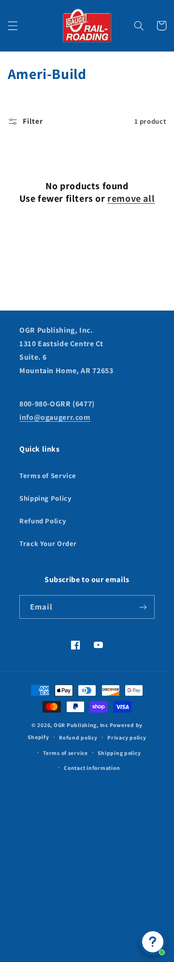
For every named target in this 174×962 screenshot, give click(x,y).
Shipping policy (119, 752)
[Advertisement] (87, 862)
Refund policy (78, 737)
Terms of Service (47, 475)
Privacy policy (126, 737)
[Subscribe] (143, 607)
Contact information (92, 767)
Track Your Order (48, 543)
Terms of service (65, 752)
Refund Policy (42, 520)
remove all (131, 198)
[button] (12, 25)
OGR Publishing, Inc (81, 724)
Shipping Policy (45, 498)
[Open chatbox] (152, 941)
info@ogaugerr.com (54, 417)
